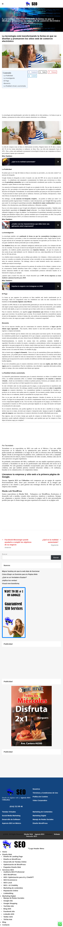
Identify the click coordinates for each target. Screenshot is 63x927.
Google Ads (49, 201)
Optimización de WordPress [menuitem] (14, 864)
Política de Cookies (40, 797)
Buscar (4, 554)
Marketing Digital (39, 816)
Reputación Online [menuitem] (10, 891)
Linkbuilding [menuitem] (8, 893)
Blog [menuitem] (4, 922)
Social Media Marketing (11, 816)
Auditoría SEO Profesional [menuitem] (13, 872)
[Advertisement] (31, 102)
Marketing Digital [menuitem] (9, 896)
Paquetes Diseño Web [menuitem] (12, 867)
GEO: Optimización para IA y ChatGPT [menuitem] (18, 877)
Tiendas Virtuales (9, 812)
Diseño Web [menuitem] (7, 854)
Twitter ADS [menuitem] (8, 917)
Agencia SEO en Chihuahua (19, 480)
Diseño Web (24, 494)
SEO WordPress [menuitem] (9, 875)
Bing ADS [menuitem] (7, 909)
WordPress (46, 494)
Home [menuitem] (4, 852)
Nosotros (36, 789)
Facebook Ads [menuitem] (9, 911)
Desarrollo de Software (11, 819)
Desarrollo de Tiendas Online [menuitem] (14, 862)
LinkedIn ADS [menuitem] (8, 914)
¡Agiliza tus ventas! (9, 580)
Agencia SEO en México (11, 823)
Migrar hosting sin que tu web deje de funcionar (21, 571)
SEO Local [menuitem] (7, 883)
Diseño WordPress (40, 823)
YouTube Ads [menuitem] (8, 906)
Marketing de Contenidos (42, 812)
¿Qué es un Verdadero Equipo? (14, 577)
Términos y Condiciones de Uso (45, 793)
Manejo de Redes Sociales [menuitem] (13, 898)
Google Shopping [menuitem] (10, 903)
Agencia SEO (39, 834)
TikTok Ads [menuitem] (7, 919)
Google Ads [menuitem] (8, 901)
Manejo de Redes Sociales (43, 819)
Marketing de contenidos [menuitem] (13, 888)
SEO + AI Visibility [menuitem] (10, 885)
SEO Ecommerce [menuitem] (10, 880)
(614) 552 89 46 (16, 806)
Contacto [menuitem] (5, 925)
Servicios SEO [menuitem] (8, 870)
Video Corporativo (40, 800)
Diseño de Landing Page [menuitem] (13, 856)
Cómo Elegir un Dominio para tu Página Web (19, 574)
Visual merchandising (10, 583)
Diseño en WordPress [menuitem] (12, 859)
